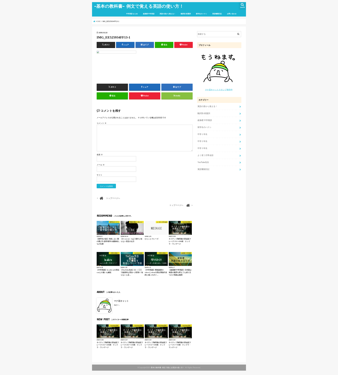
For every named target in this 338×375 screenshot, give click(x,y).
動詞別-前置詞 (186, 14)
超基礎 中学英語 (148, 14)
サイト (99, 175)
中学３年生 (202, 148)
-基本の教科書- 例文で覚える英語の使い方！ (139, 6)
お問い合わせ (231, 14)
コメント (101, 123)
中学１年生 (202, 134)
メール (101, 165)
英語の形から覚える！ (167, 14)
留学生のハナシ (201, 14)
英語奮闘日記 (217, 14)
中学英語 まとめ (132, 14)
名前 (100, 155)
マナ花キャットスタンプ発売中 (219, 90)
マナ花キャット (121, 301)
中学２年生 (202, 141)
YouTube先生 (203, 162)
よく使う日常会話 (205, 155)
